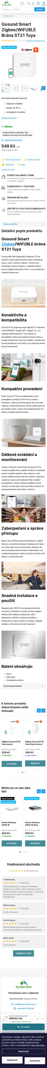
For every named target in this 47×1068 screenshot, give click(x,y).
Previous (39, 711)
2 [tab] (24, 772)
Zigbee (8, 244)
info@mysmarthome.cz (25, 1004)
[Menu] (43, 3)
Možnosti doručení (13, 140)
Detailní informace (9, 118)
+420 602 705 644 (25, 1008)
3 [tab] (24, 852)
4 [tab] (27, 852)
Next (43, 711)
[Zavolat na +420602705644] (28, 3)
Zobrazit (35, 763)
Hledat (39, 9)
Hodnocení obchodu (23, 864)
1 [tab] (22, 772)
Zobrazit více (23, 953)
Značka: (8, 169)
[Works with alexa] (35, 808)
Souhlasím (35, 1060)
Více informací (38, 1045)
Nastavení (23, 1051)
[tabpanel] (12, 742)
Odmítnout (12, 1060)
